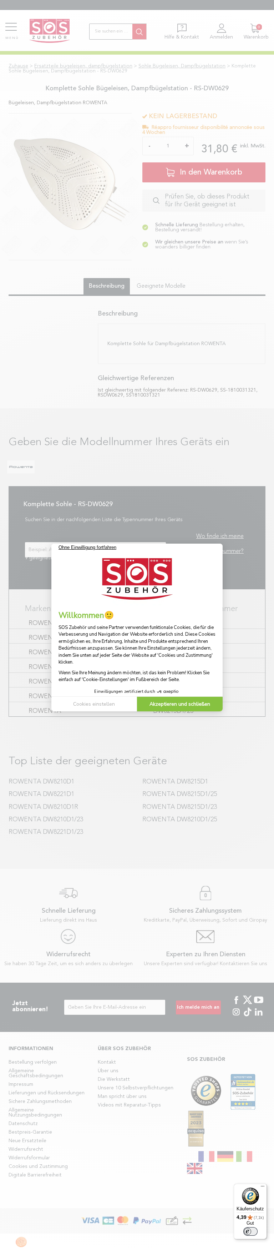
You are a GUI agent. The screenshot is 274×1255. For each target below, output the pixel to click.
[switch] (250, 1231)
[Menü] (262, 1188)
